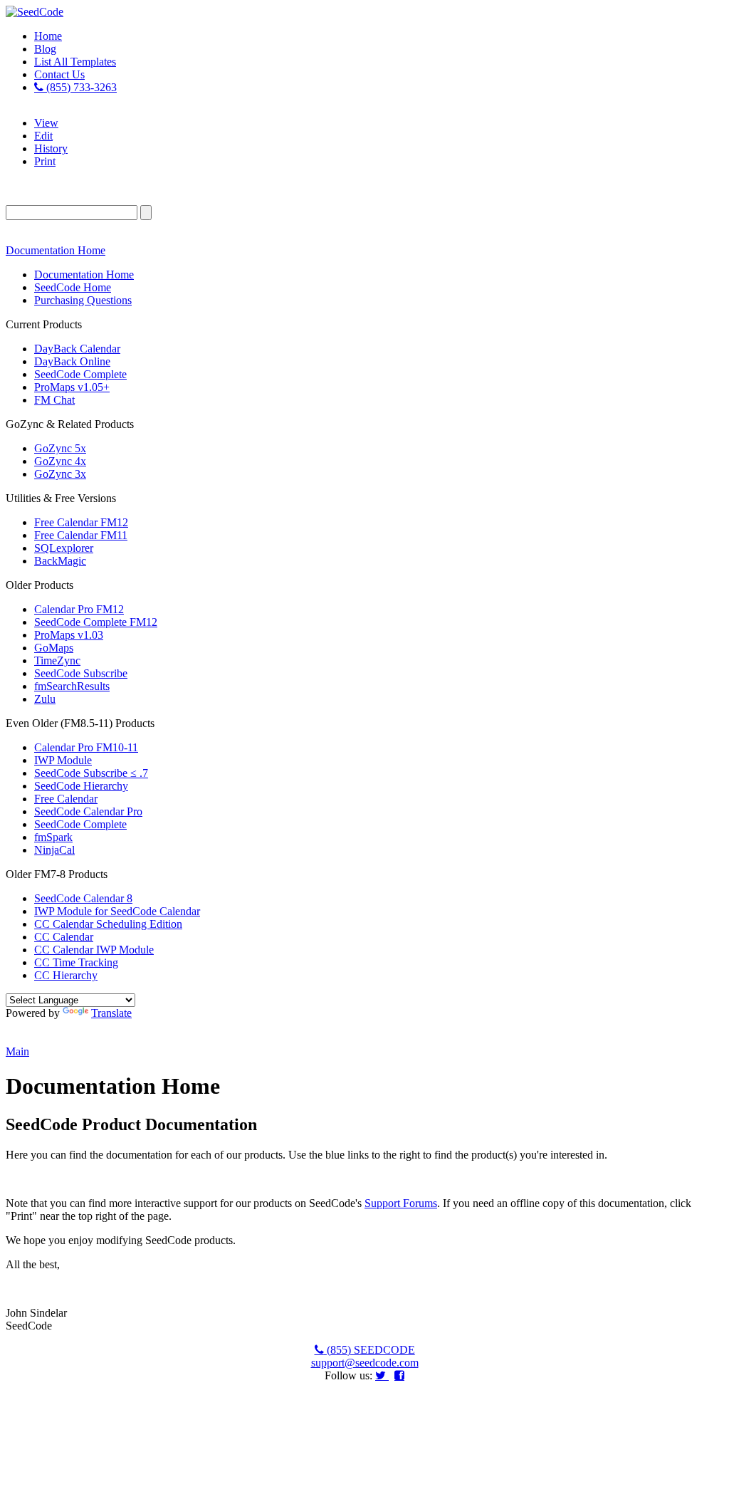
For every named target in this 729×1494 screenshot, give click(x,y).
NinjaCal (54, 850)
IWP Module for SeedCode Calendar (117, 911)
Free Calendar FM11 (80, 535)
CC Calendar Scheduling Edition (108, 924)
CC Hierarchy (66, 975)
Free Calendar (66, 799)
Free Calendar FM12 (81, 522)
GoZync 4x (60, 461)
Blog (45, 49)
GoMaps (53, 648)
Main (17, 1051)
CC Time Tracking (76, 962)
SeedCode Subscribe (80, 673)
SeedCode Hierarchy (81, 786)
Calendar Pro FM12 (79, 609)
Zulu (45, 699)
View (46, 123)
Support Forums (400, 1203)
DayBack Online (72, 361)
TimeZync (57, 660)
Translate (111, 1013)
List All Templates (75, 62)
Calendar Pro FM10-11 (86, 747)
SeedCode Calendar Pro (88, 811)
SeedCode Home (72, 287)
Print (45, 161)
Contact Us (59, 74)
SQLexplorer (63, 548)
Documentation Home (55, 250)
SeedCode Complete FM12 (95, 622)
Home (48, 36)
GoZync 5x (60, 448)
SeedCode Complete (80, 374)
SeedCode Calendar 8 (83, 898)
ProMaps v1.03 (68, 635)
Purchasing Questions (83, 300)
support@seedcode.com (365, 1363)
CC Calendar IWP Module (94, 950)
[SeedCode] (34, 12)
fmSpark (53, 837)
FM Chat (54, 400)
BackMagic (60, 561)
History (51, 148)
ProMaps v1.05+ (72, 387)
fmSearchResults (72, 686)
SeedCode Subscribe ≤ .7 (91, 773)
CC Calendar (63, 937)
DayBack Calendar (77, 349)
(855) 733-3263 (80, 87)
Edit (43, 136)
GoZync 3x (60, 474)
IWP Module (63, 760)
